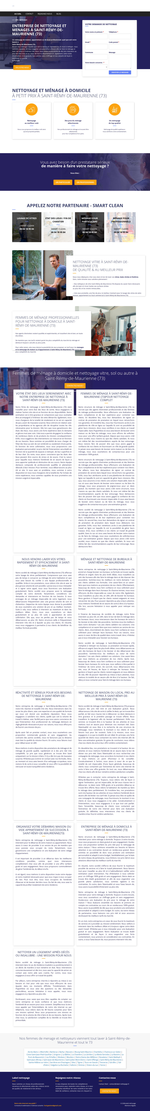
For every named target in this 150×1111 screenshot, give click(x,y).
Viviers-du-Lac (92, 1065)
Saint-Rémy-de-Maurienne (111, 1060)
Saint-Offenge (92, 1060)
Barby (61, 1052)
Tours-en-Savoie (91, 1062)
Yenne (102, 1065)
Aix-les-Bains (33, 1052)
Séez (73, 1062)
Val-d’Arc (112, 1062)
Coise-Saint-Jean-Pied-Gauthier (39, 1054)
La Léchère (88, 1054)
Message (112, 52)
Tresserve (103, 1062)
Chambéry (98, 1052)
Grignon (57, 1054)
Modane (61, 1057)
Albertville (44, 1052)
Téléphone (113, 32)
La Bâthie (66, 1054)
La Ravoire (115, 1054)
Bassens (69, 1052)
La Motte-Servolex (102, 1054)
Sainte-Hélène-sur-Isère (38, 1062)
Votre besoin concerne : (94, 63)
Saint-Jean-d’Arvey (34, 1060)
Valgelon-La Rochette (59, 1065)
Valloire (73, 1065)
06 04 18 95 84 (27, 228)
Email (88, 42)
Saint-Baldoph (115, 1057)
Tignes (80, 1062)
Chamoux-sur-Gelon (112, 1052)
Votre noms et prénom (94, 32)
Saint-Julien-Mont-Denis (75, 1060)
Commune (89, 52)
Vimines (81, 1065)
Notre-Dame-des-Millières (86, 1057)
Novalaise (103, 1057)
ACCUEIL (17, 14)
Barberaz (54, 1052)
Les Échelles (51, 1057)
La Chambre (77, 1054)
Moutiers (70, 1057)
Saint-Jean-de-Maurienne (53, 1060)
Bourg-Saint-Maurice (83, 1052)
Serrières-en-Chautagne (60, 1062)
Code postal (114, 42)
